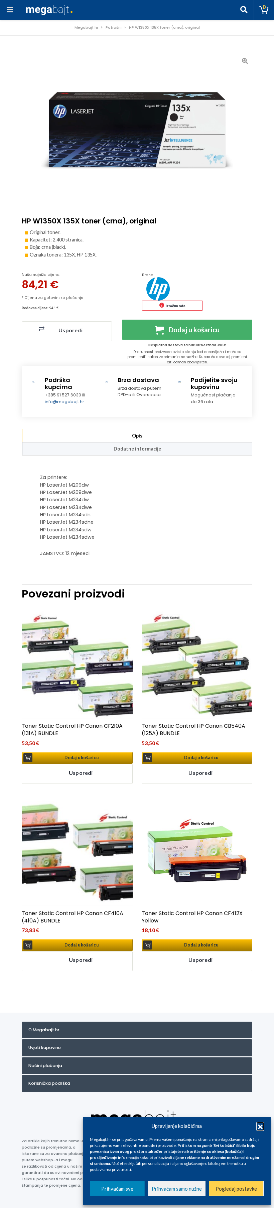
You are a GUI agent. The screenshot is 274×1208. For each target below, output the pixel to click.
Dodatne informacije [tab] (137, 449)
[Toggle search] (244, 10)
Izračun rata (175, 306)
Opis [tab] (137, 436)
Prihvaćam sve (117, 1189)
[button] (260, 1126)
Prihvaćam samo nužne (177, 1189)
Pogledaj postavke (236, 1189)
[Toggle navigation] (10, 10)
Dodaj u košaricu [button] (81, 757)
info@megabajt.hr (64, 401)
